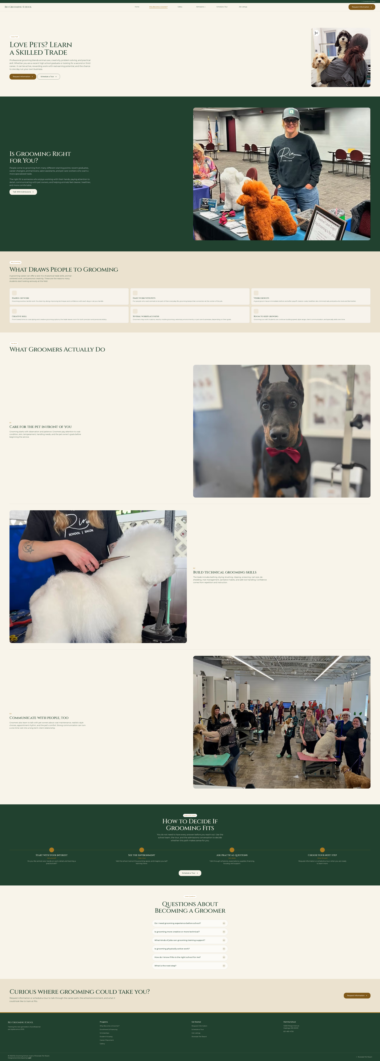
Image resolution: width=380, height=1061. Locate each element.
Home (137, 7)
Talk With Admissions (22, 192)
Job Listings (243, 7)
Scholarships (104, 1033)
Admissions (200, 7)
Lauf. (29, 1058)
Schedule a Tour (222, 7)
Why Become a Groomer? (158, 7)
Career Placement (107, 1040)
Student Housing (106, 1036)
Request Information (360, 7)
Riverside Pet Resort (369, 1)
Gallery (180, 7)
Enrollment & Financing (108, 1029)
